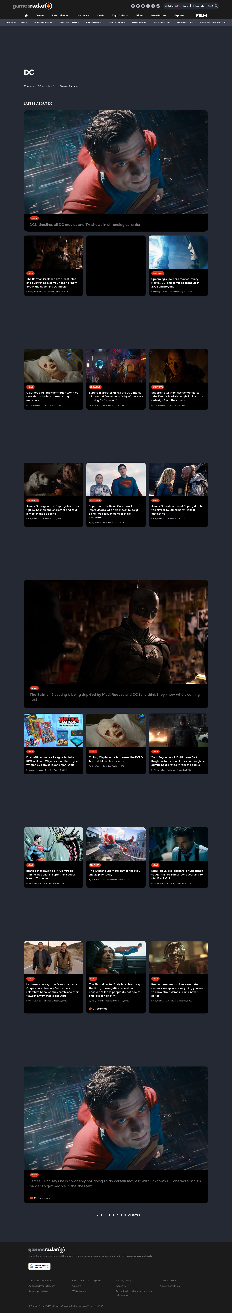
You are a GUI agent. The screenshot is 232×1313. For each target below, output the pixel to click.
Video (139, 15)
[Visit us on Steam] (158, 6)
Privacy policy (123, 1280)
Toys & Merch (120, 15)
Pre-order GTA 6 (93, 22)
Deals (100, 15)
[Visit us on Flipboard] (138, 6)
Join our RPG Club (161, 22)
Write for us (79, 1291)
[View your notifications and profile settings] (202, 6)
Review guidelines (38, 1291)
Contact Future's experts (86, 1280)
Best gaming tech (185, 22)
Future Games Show (43, 22)
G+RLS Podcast (139, 22)
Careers (76, 1285)
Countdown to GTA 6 (69, 22)
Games (40, 15)
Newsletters (159, 15)
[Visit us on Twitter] (133, 6)
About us (121, 1285)
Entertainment (61, 15)
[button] (212, 6)
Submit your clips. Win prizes (213, 22)
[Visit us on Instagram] (153, 6)
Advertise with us (170, 1285)
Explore (179, 15)
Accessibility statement (41, 1285)
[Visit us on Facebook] (148, 6)
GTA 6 (24, 22)
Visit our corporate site (139, 1256)
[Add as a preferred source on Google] (39, 1266)
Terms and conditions (40, 1280)
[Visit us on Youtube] (143, 6)
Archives (134, 1214)
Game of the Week (117, 22)
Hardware (83, 15)
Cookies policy (168, 1280)
